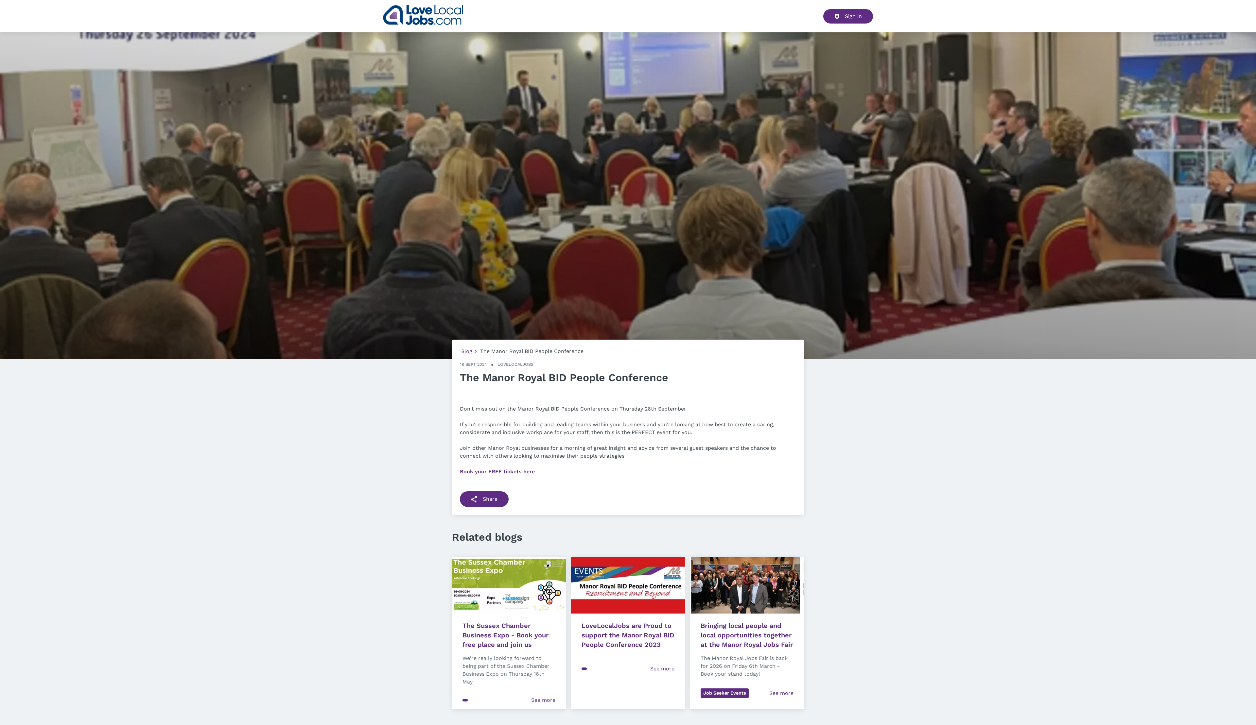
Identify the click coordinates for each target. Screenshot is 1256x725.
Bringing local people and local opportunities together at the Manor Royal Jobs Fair (747, 635)
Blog (466, 351)
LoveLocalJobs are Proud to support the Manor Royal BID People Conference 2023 (629, 635)
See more (543, 700)
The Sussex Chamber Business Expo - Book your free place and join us (506, 635)
